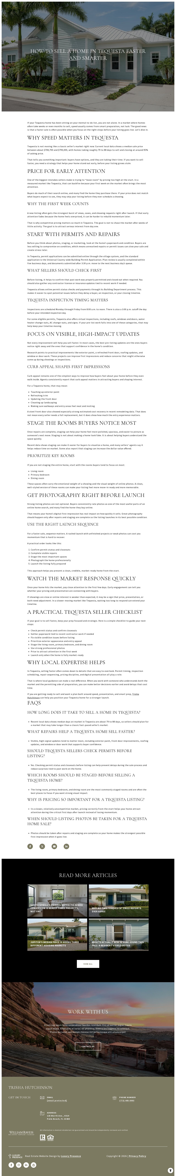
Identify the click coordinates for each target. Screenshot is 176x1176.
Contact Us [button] (88, 1046)
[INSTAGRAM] (18, 1165)
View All (88, 964)
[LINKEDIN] (26, 1165)
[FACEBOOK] (11, 1165)
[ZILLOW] (33, 1165)
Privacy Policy (137, 1156)
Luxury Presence (71, 1156)
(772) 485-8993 (126, 1100)
